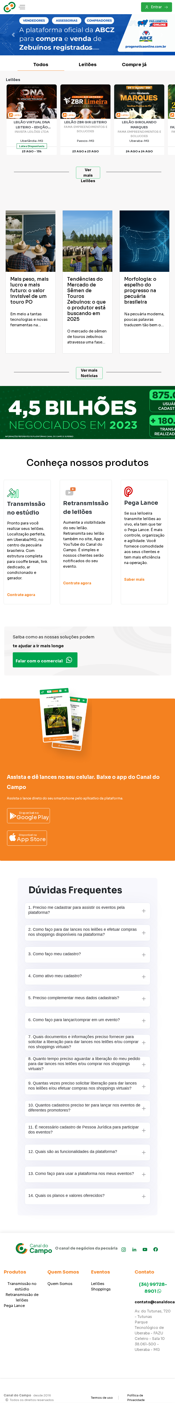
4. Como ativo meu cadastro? (55, 976)
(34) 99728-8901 (153, 1288)
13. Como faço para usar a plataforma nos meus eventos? (81, 1173)
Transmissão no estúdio (22, 1286)
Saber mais (134, 579)
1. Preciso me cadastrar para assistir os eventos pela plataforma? (76, 910)
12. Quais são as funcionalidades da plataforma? (72, 1151)
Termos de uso (102, 1398)
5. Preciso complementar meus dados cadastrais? (73, 998)
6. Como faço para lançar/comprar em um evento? (74, 1019)
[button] (13, 34)
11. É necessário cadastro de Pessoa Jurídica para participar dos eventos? (83, 1129)
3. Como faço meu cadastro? (54, 954)
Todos (40, 64)
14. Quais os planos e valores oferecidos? (66, 1195)
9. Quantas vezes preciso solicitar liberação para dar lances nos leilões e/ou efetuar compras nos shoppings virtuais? (82, 1085)
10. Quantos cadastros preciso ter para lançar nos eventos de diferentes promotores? (84, 1107)
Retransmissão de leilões (22, 1297)
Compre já (134, 64)
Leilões (88, 64)
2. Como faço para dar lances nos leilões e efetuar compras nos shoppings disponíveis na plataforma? (82, 932)
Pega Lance (14, 1305)
